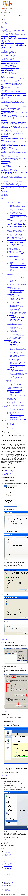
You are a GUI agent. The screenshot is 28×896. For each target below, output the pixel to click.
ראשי (5, 431)
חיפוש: (2, 15)
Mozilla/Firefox (7, 473)
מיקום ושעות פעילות (8, 852)
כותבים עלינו (7, 855)
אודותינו (6, 851)
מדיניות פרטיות (7, 854)
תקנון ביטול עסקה (8, 863)
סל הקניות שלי (7, 21)
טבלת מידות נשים (8, 866)
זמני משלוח (6, 864)
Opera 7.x (6, 474)
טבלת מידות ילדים (8, 868)
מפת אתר (6, 888)
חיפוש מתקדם (7, 890)
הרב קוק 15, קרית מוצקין (10, 882)
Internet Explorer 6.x (9, 471)
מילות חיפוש (6, 889)
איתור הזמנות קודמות (9, 892)
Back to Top (4, 639)
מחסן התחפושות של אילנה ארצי (11, 875)
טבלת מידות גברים (8, 867)
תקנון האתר (6, 861)
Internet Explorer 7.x (9, 470)
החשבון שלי (6, 19)
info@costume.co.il (8, 885)
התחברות (6, 23)
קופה (5, 22)
